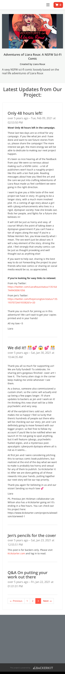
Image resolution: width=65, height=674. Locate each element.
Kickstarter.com (16, 553)
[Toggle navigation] (48, 5)
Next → (47, 600)
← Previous (16, 600)
